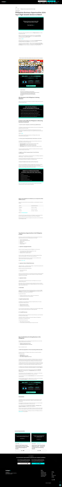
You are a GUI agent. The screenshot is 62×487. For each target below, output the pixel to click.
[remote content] (31, 49)
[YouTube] (54, 479)
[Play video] (31, 66)
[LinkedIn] (52, 479)
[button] (16, 9)
